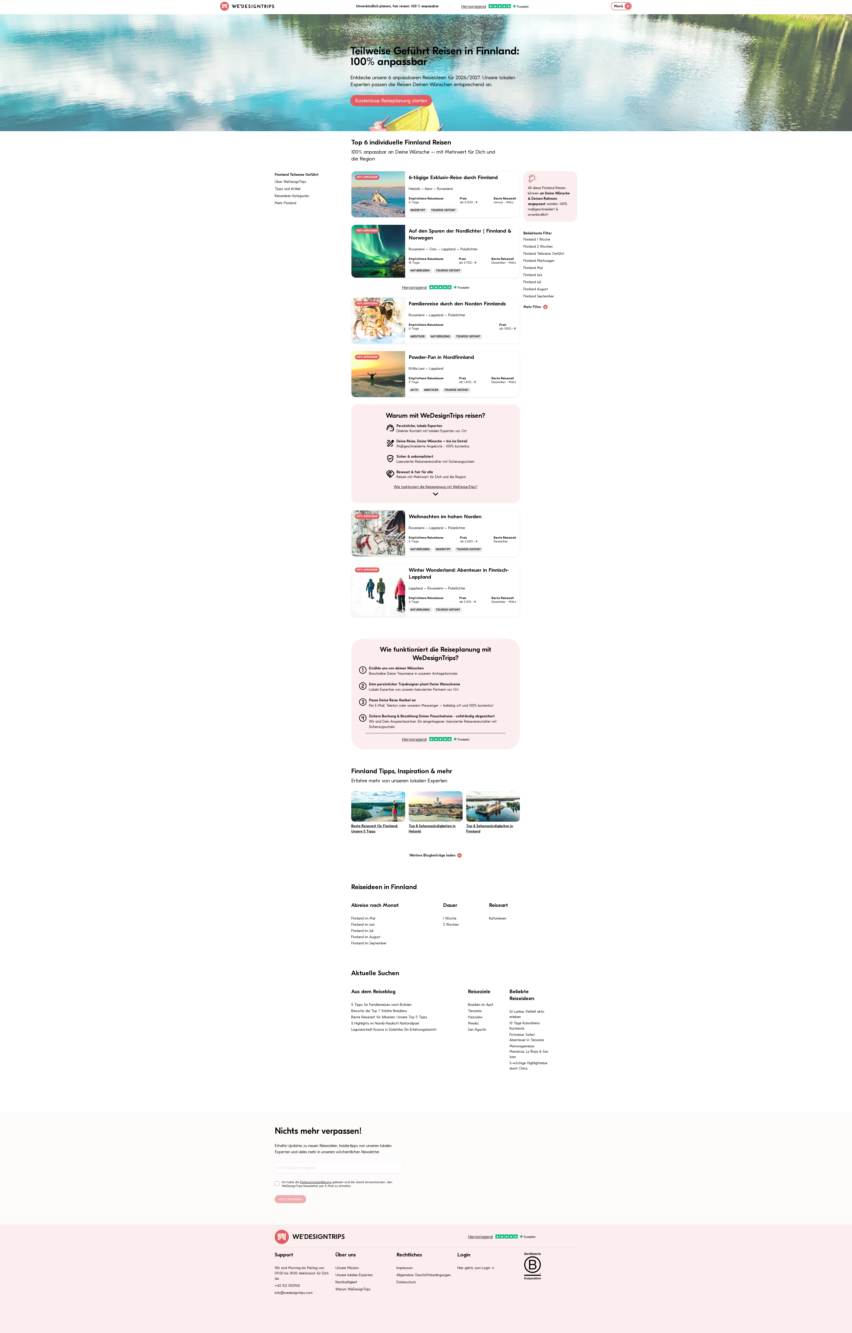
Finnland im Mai (363, 918)
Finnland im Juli (362, 931)
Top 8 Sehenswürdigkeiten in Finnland (489, 828)
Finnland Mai (533, 268)
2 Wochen (451, 925)
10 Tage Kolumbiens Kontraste (524, 1025)
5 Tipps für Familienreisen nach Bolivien (381, 1005)
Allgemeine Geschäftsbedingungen (423, 1275)
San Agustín (477, 1030)
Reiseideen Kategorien (292, 196)
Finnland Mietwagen (538, 261)
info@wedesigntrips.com (294, 1293)
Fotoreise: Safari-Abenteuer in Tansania (526, 1037)
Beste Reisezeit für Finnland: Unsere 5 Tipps (374, 828)
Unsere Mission (347, 1268)
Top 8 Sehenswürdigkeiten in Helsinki (432, 828)
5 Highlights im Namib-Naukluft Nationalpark (385, 1023)
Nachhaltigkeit (346, 1282)
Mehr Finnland (285, 203)
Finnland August (535, 289)
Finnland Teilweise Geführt (297, 175)
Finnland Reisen (373, 40)
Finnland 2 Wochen (538, 247)
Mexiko (473, 1023)
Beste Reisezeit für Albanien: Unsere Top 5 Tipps (389, 1017)
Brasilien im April (480, 1005)
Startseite (355, 40)
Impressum (404, 1268)
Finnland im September (369, 943)
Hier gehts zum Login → (475, 1268)
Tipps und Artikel (287, 189)
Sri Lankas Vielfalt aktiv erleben (526, 1014)
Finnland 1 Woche (536, 239)
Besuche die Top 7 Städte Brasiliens (379, 1011)
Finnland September (538, 296)
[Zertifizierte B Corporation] (547, 1266)
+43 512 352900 (287, 1286)
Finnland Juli (532, 282)
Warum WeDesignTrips (353, 1289)
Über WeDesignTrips (290, 182)
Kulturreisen (497, 918)
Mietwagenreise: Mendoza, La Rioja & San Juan (528, 1051)
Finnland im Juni (363, 925)
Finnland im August (365, 937)
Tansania (474, 1011)
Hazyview (475, 1017)
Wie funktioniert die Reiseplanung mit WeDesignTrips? (435, 487)
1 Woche (449, 918)
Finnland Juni (532, 275)
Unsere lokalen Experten (354, 1275)
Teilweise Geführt (394, 40)
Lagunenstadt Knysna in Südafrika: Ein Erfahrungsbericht (393, 1030)
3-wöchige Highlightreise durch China (528, 1065)
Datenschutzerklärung (315, 1182)
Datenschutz (406, 1282)
